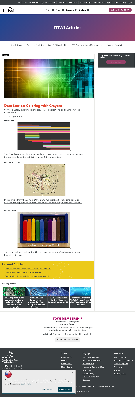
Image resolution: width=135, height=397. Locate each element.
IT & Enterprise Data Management (87, 45)
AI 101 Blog (87, 370)
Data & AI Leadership (57, 45)
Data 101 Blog (88, 374)
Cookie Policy (26, 384)
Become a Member (90, 357)
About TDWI (66, 357)
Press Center (66, 364)
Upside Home (16, 45)
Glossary (86, 380)
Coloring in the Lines (12, 162)
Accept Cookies (65, 389)
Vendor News (88, 364)
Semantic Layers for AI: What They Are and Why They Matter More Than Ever (80, 301)
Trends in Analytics (35, 45)
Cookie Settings (47, 389)
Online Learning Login (122, 3)
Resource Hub (120, 357)
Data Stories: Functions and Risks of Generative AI (28, 269)
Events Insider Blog (90, 377)
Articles (117, 370)
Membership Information (67, 340)
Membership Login (102, 3)
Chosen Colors (10, 211)
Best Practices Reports (123, 361)
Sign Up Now (116, 62)
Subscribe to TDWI (120, 10)
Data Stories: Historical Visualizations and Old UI (27, 276)
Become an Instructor (91, 361)
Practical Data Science (116, 45)
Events (52, 3)
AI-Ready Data (120, 374)
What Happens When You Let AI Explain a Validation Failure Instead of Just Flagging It (14, 302)
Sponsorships (85, 3)
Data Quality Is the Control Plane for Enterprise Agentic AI (58, 299)
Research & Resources (67, 3)
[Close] (72, 372)
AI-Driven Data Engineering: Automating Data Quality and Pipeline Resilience (36, 302)
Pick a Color (9, 121)
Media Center (67, 367)
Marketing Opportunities (93, 367)
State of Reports (121, 364)
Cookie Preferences (105, 386)
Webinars (118, 367)
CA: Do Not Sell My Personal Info (80, 386)
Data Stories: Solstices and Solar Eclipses (24, 272)
